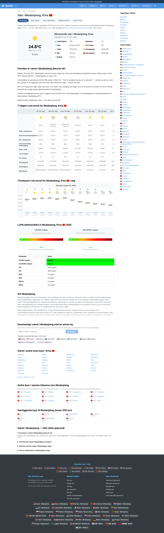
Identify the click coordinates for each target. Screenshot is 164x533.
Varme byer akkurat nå (113, 480)
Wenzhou (20, 371)
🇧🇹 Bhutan (124, 62)
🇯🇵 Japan (123, 99)
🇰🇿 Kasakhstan (125, 110)
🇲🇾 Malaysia (124, 131)
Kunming (20, 365)
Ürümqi (44, 368)
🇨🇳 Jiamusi (94, 415)
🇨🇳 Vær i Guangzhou (73, 392)
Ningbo (68, 365)
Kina (24, 11)
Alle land (69, 492)
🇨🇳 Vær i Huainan (49, 468)
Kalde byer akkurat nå (112, 483)
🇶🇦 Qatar (123, 157)
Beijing (44, 355)
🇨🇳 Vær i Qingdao (48, 401)
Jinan (68, 363)
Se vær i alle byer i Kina (26, 377)
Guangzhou (70, 355)
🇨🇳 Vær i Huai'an (62, 471)
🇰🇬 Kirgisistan (125, 113)
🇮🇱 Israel (123, 97)
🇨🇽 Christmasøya (126, 73)
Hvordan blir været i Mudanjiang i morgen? (35, 442)
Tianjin (19, 357)
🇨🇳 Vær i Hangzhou (98, 397)
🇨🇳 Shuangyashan (48, 419)
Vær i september (49, 20)
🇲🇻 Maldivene (125, 134)
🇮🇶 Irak (122, 91)
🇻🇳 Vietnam (124, 189)
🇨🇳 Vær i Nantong (101, 471)
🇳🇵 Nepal (123, 139)
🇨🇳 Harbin (69, 419)
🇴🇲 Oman (123, 147)
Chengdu (94, 355)
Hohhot (93, 371)
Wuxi (43, 363)
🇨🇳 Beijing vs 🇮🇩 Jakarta (26, 339)
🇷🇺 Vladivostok (71, 415)
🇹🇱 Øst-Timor (125, 149)
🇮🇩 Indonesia (124, 89)
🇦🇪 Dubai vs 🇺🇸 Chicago (87, 339)
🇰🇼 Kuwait (123, 118)
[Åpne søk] (155, 6)
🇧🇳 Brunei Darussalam (128, 67)
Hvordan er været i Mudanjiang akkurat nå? (35, 433)
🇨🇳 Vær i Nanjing (72, 397)
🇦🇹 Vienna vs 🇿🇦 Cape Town (45, 339)
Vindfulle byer (110, 489)
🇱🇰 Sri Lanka (124, 168)
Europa (112, 5)
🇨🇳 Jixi (19, 415)
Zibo (92, 365)
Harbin (68, 360)
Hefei (92, 360)
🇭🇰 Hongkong (125, 83)
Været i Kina (77, 20)
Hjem (19, 11)
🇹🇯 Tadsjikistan (125, 173)
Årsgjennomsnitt (64, 20)
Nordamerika (123, 5)
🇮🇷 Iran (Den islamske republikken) (132, 94)
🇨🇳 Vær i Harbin (72, 401)
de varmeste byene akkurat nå (77, 28)
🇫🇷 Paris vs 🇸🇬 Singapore (27, 342)
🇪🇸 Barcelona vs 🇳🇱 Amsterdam (67, 339)
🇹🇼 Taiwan (123, 176)
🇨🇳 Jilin (20, 419)
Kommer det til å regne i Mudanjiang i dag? (35, 446)
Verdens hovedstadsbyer (74, 495)
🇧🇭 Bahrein (124, 57)
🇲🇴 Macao (123, 129)
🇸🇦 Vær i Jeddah (75, 471)
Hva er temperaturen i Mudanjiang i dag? (34, 450)
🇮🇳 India (123, 86)
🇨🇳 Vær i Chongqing (24, 401)
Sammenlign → (71, 331)
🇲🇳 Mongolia (124, 137)
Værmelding (23, 20)
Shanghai (20, 355)
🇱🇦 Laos (123, 123)
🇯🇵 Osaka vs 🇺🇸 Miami (44, 342)
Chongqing (21, 360)
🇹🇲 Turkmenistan (126, 181)
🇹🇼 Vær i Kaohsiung (75, 468)
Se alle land (98, 1)
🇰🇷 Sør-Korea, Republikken (129, 165)
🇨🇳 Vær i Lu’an (62, 468)
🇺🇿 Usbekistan (125, 187)
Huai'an (44, 371)
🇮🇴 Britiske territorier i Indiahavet (132, 65)
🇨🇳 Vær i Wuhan (47, 397)
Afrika (83, 5)
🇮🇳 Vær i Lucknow (125, 468)
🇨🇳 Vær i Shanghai (24, 392)
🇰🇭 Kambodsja (125, 107)
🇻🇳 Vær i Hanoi (37, 468)
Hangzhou (94, 357)
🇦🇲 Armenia (124, 51)
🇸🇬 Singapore (125, 163)
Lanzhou (69, 368)
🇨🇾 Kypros (123, 121)
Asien (102, 5)
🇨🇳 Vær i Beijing (47, 392)
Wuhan (44, 357)
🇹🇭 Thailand (124, 179)
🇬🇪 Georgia (124, 81)
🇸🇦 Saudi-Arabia (126, 160)
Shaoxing (20, 373)
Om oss (69, 480)
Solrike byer (109, 492)
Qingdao (45, 360)
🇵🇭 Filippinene (125, 78)
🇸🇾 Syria (123, 171)
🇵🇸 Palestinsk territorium (129, 155)
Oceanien (135, 5)
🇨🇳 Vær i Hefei (96, 401)
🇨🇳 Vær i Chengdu (97, 392)
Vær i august (35, 20)
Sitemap (69, 486)
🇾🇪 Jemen (123, 102)
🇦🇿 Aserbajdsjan (126, 54)
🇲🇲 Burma (123, 70)
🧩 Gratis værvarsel (73, 498)
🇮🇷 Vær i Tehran (101, 468)
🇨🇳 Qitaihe (45, 415)
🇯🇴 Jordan (123, 105)
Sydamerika (147, 5)
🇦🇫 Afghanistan (125, 49)
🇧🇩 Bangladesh (125, 59)
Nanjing (69, 357)
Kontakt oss (70, 483)
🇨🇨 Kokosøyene (125, 115)
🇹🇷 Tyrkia (123, 184)
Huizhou (94, 368)
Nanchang (69, 371)
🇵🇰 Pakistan (124, 152)
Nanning (45, 365)
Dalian (19, 363)
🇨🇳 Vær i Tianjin (23, 397)
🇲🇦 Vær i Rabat (88, 468)
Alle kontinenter (71, 489)
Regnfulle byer (110, 486)
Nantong (45, 373)
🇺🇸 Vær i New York (88, 471)
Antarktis (93, 5)
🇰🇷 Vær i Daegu (113, 468)
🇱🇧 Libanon (124, 126)
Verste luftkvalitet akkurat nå (114, 495)
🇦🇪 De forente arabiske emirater (131, 75)
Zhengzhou (95, 363)
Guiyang (20, 368)
